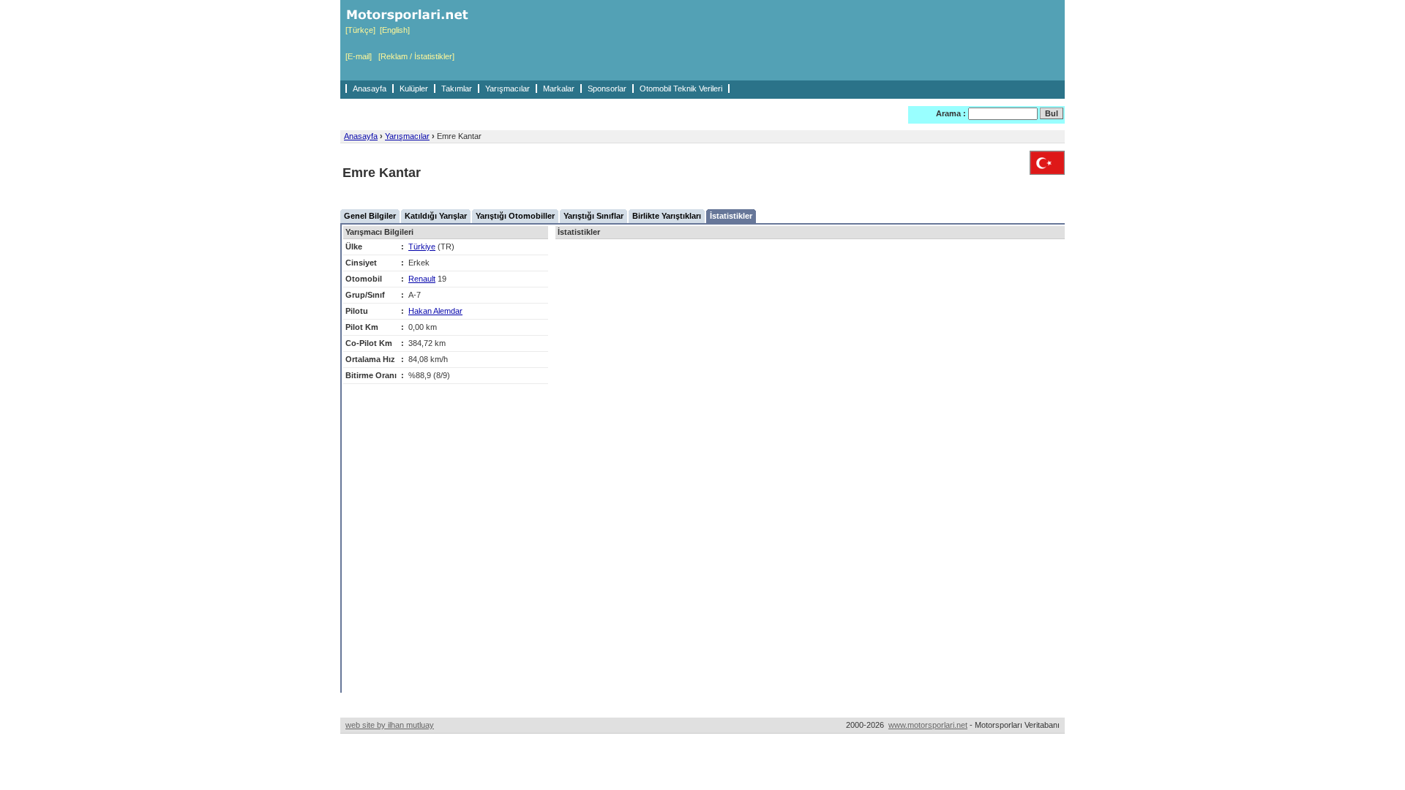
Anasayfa (369, 88)
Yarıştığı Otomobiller (515, 215)
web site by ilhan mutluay (389, 725)
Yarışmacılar (507, 88)
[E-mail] (358, 56)
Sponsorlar (607, 88)
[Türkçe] (360, 30)
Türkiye (421, 246)
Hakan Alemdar (435, 310)
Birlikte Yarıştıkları (666, 215)
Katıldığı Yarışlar (436, 215)
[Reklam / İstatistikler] (416, 56)
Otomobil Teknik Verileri (681, 88)
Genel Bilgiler (370, 215)
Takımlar (456, 88)
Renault (421, 278)
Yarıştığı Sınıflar (593, 215)
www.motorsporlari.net (927, 725)
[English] (395, 30)
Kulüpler (414, 88)
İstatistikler (731, 215)
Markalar (558, 88)
